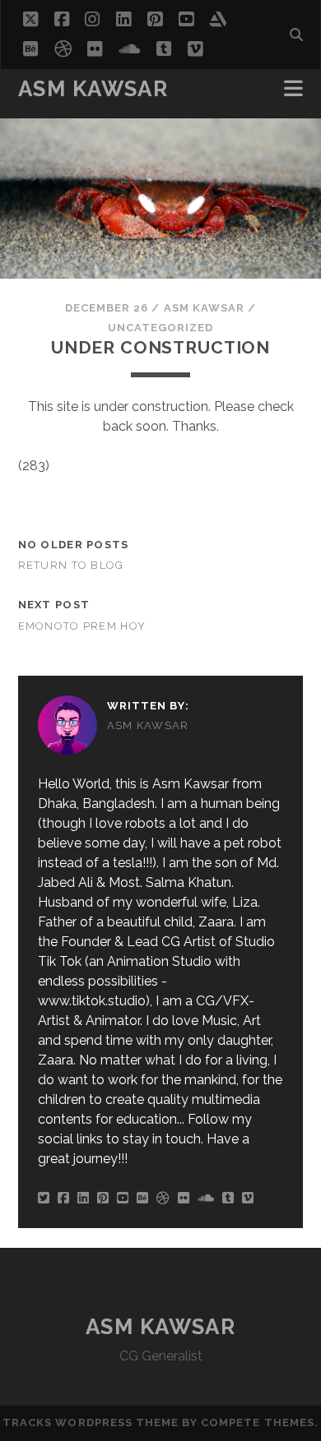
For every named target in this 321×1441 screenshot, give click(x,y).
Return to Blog (71, 565)
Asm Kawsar (93, 88)
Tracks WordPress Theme (90, 1422)
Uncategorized (161, 327)
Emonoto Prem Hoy (82, 626)
